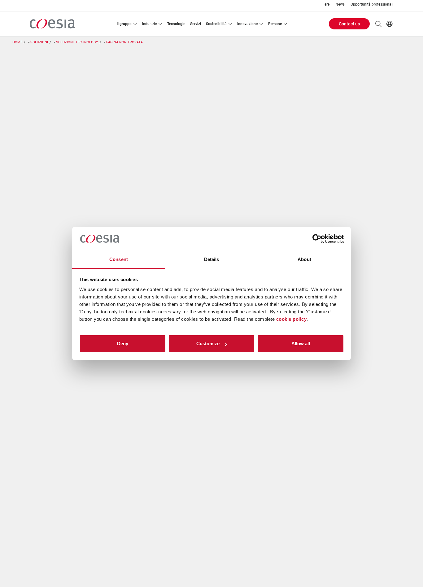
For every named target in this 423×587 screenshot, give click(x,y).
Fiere (325, 4)
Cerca (378, 24)
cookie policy (291, 319)
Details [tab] (211, 259)
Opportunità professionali (372, 4)
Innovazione (247, 24)
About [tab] (304, 259)
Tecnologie (176, 24)
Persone (275, 24)
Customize (208, 343)
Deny (122, 343)
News (340, 4)
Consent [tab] (118, 259)
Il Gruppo (124, 24)
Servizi (195, 24)
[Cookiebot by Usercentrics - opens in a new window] (317, 239)
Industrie (149, 24)
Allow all (300, 343)
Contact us (349, 23)
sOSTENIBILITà (216, 24)
